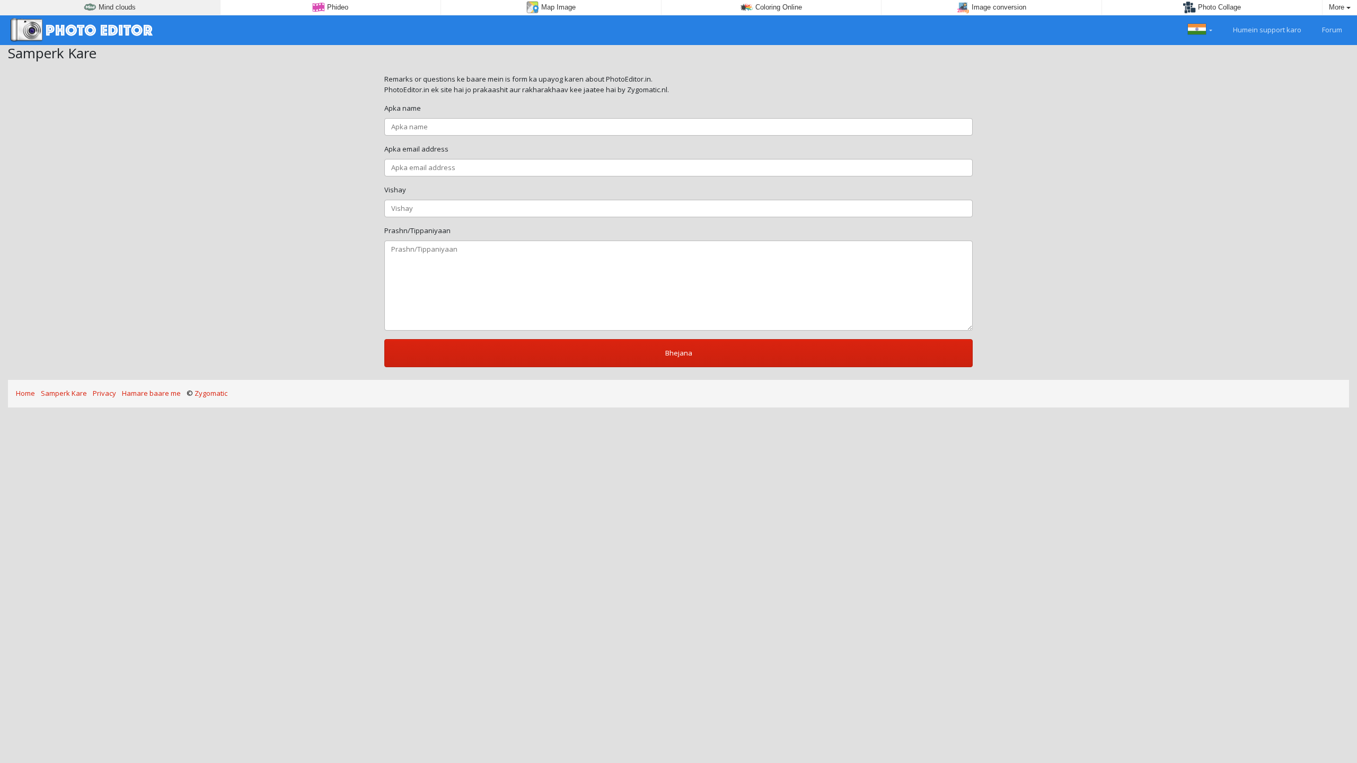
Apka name (402, 108)
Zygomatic (211, 393)
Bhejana (678, 353)
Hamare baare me (151, 393)
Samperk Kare (64, 393)
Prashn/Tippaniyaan (417, 230)
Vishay (395, 189)
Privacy (104, 393)
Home (25, 393)
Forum (1331, 29)
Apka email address (416, 149)
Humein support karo (1266, 29)
